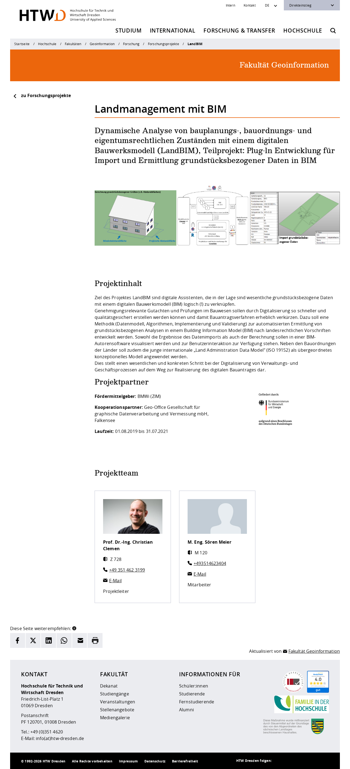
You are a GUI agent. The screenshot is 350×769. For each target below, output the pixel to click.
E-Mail (115, 581)
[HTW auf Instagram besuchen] (290, 760)
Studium (128, 30)
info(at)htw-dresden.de (60, 738)
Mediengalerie (115, 718)
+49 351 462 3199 (127, 570)
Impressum (128, 761)
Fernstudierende (196, 702)
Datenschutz (154, 761)
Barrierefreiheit (185, 761)
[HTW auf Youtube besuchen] (323, 760)
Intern (230, 5)
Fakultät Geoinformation (314, 651)
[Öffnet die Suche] (333, 30)
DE (267, 5)
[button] (74, 628)
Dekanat (109, 686)
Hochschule (302, 30)
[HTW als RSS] (279, 760)
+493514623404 (210, 563)
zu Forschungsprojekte (46, 95)
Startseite (22, 44)
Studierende (192, 694)
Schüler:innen (193, 686)
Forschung (131, 44)
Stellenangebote (117, 710)
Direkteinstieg (300, 5)
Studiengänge (114, 694)
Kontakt (250, 5)
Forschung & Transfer (239, 30)
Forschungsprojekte (163, 44)
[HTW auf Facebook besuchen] (312, 760)
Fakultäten (73, 44)
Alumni (186, 710)
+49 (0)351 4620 (46, 732)
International (173, 30)
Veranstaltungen (117, 702)
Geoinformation (102, 44)
